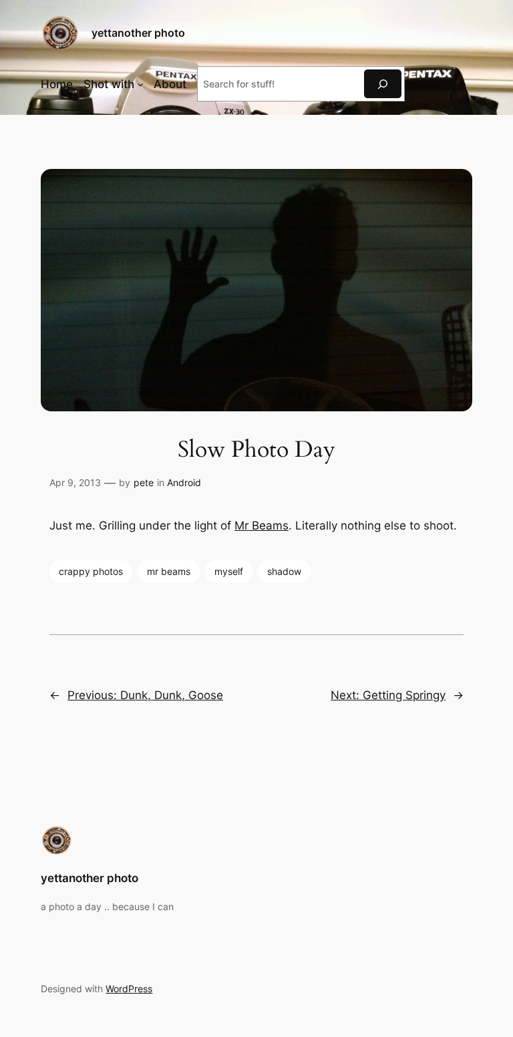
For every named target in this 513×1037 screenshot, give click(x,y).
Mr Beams (261, 525)
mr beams (168, 571)
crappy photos (91, 571)
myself (228, 571)
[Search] (382, 83)
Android (184, 482)
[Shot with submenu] (140, 84)
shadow (284, 571)
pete (144, 482)
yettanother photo (138, 32)
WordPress (129, 988)
